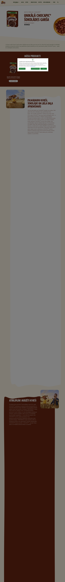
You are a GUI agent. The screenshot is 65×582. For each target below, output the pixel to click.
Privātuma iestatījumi (22, 68)
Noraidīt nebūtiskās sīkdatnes (35, 68)
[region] (32, 64)
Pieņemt (44, 68)
